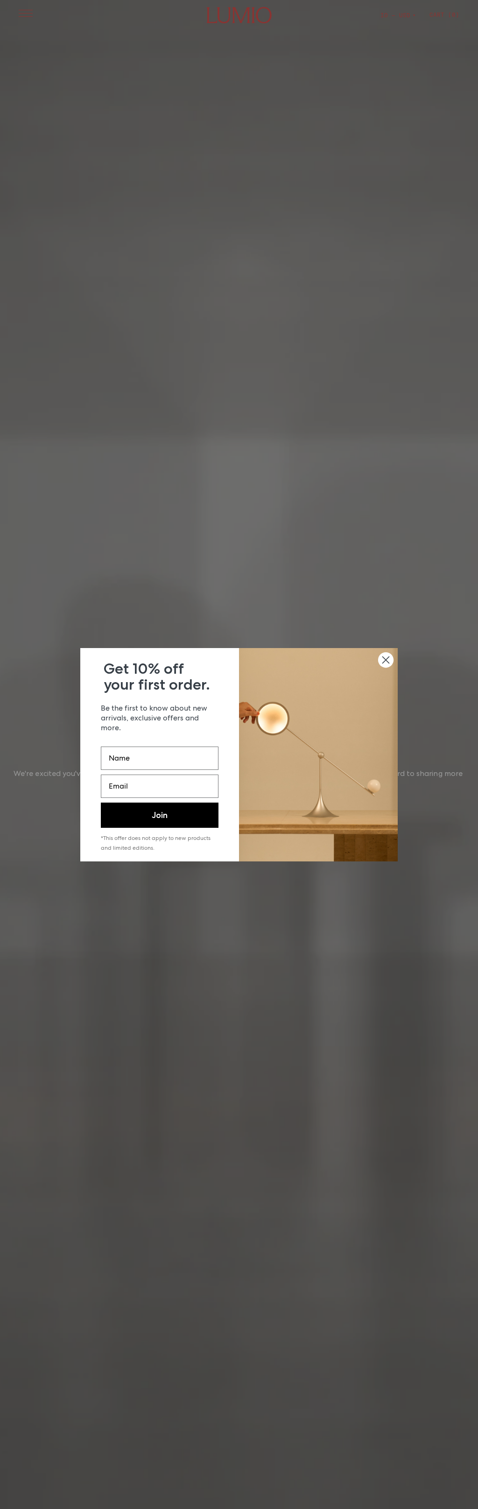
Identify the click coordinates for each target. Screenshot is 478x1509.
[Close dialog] (386, 660)
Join (160, 815)
